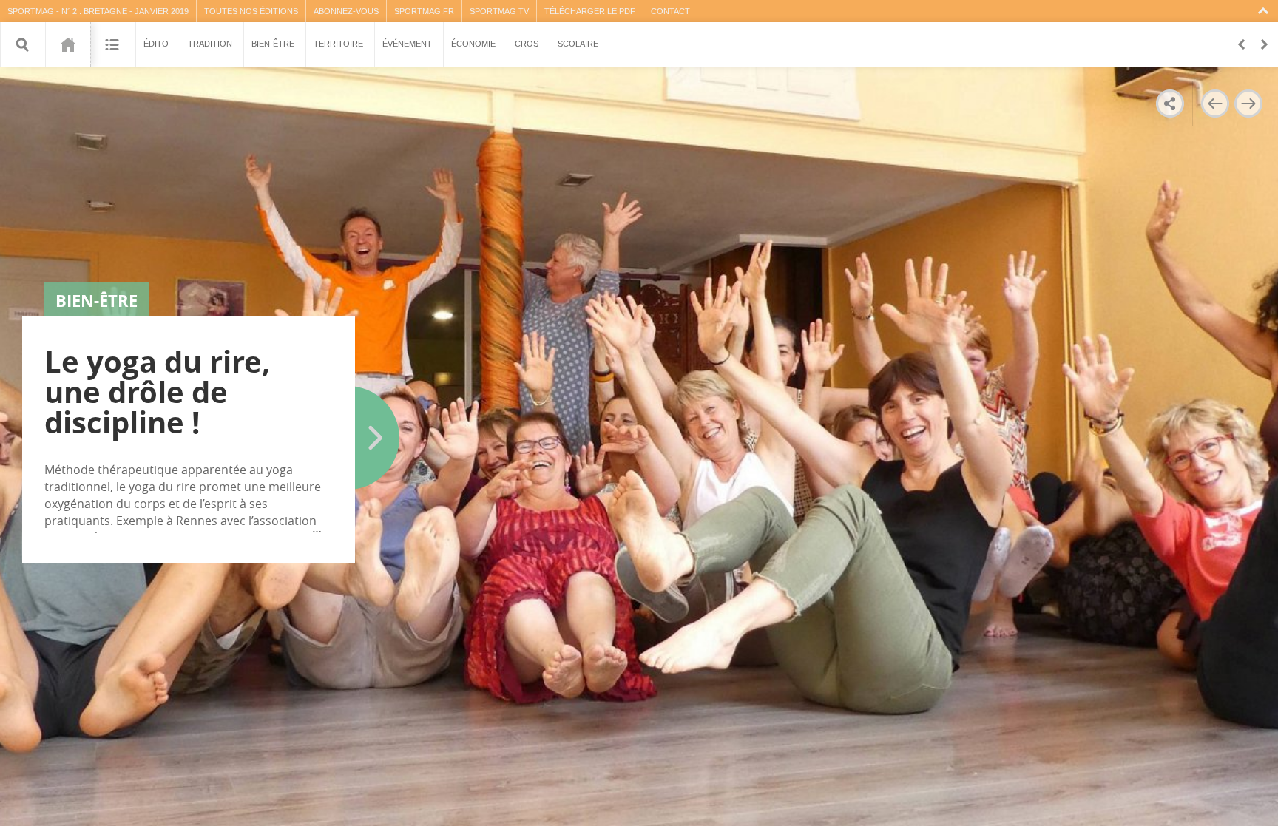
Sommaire (112, 44)
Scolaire (578, 43)
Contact (670, 11)
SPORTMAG (30, 11)
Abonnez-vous (346, 11)
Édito (156, 43)
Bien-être (272, 43)
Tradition (210, 43)
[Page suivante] (1248, 103)
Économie (473, 43)
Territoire (338, 43)
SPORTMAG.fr (424, 11)
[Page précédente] (1214, 103)
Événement (407, 43)
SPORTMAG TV (499, 11)
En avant (1263, 44)
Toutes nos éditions (251, 11)
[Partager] (1170, 103)
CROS (526, 43)
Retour (1241, 44)
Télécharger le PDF (589, 11)
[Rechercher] (23, 44)
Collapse (1265, 11)
